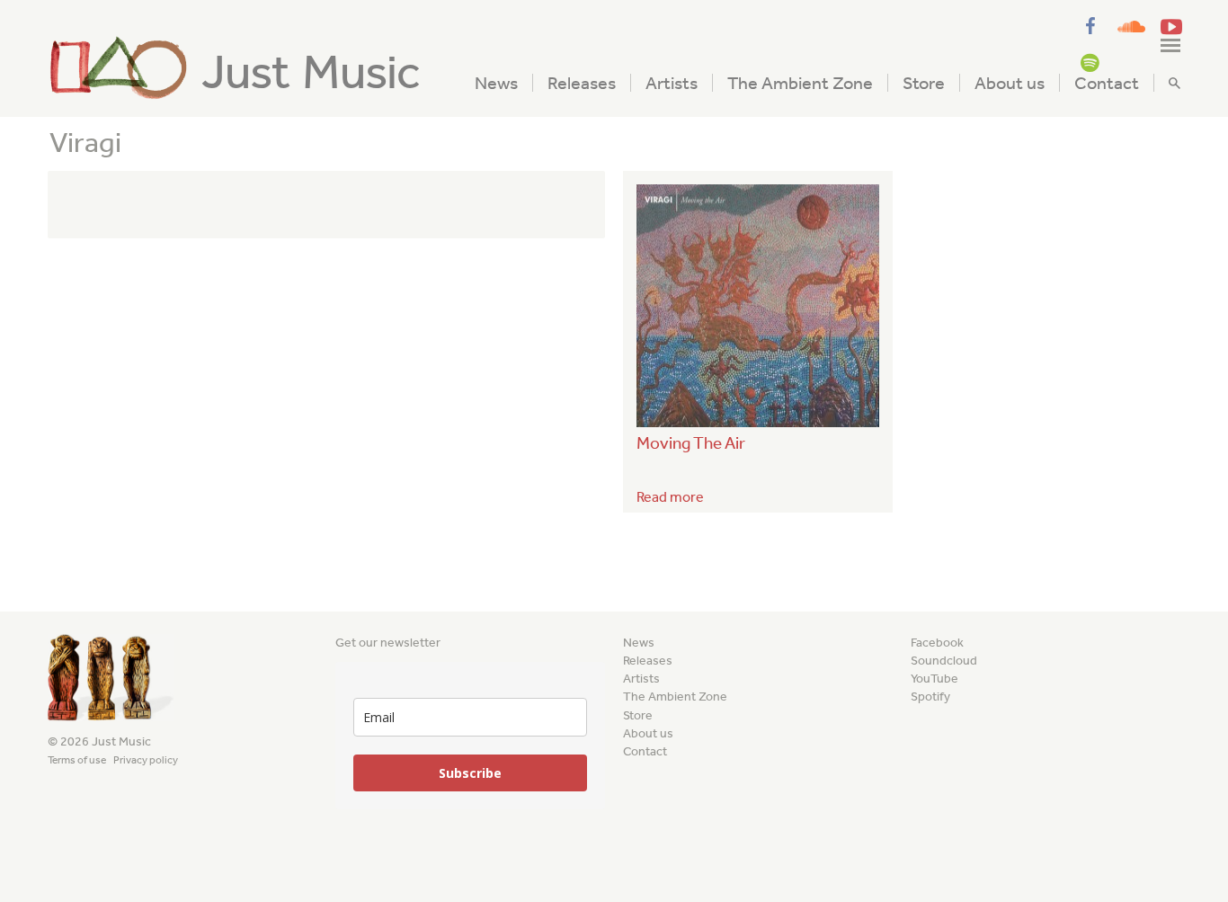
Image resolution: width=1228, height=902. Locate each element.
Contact (1106, 83)
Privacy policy (145, 760)
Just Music (310, 72)
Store (924, 83)
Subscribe (470, 772)
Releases (581, 83)
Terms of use (77, 760)
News (496, 83)
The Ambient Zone (800, 83)
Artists (671, 83)
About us (1009, 83)
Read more (670, 496)
